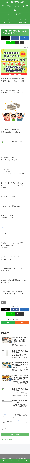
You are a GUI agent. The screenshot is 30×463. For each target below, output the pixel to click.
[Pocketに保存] (18, 422)
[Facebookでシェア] (5, 422)
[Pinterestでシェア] (8, 427)
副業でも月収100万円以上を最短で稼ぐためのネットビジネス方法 (15, 6)
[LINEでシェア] (25, 422)
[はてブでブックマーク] (11, 422)
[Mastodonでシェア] (11, 418)
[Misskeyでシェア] (25, 418)
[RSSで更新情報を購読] (22, 322)
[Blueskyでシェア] (18, 418)
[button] (19, 42)
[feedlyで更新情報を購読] (8, 322)
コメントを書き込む (15, 434)
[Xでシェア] (5, 418)
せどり (4, 302)
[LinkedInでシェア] (15, 427)
